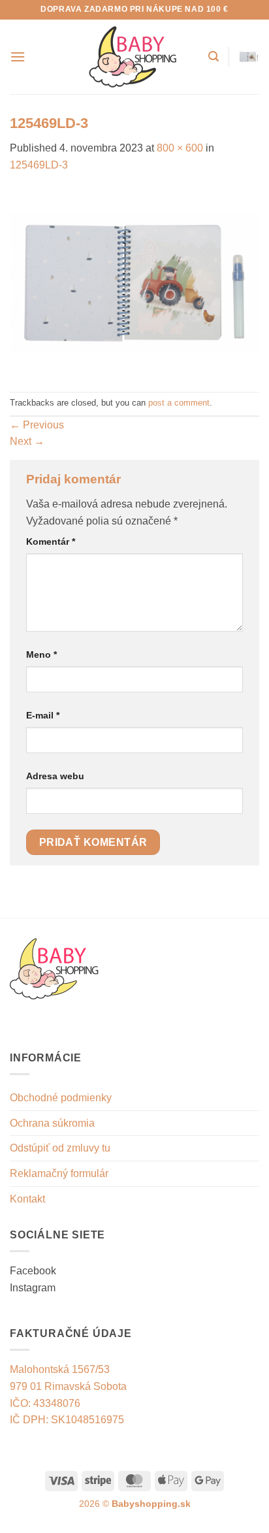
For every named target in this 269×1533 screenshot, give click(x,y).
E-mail (42, 715)
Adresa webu (55, 776)
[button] (17, 56)
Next (27, 441)
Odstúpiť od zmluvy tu (60, 1148)
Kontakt (27, 1198)
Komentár (50, 541)
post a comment (179, 403)
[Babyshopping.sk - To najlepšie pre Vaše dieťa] (133, 57)
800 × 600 (180, 147)
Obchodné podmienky (61, 1097)
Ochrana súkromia (52, 1123)
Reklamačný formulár (59, 1173)
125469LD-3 (39, 164)
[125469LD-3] (134, 281)
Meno (41, 654)
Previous (37, 424)
